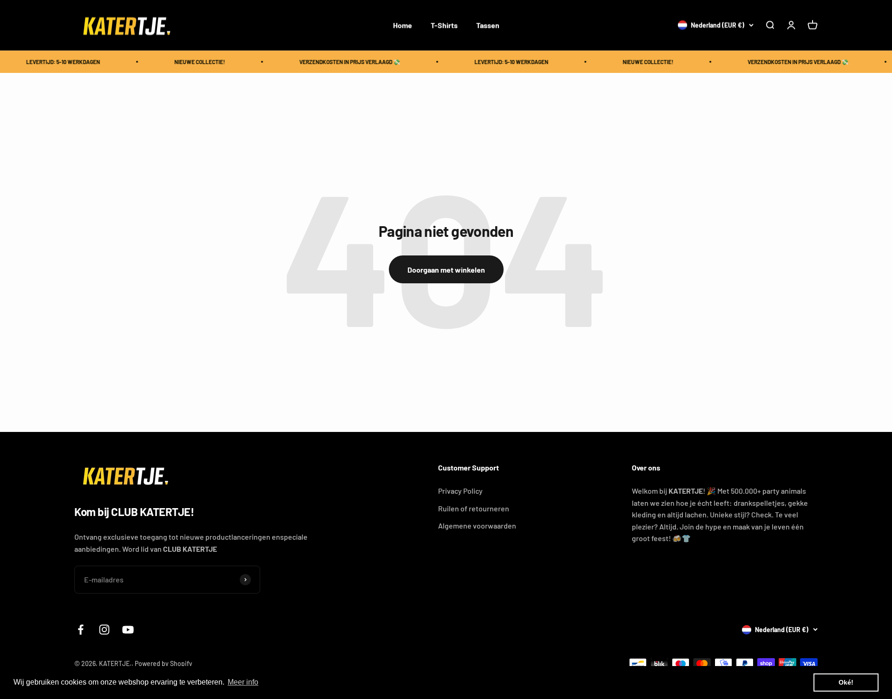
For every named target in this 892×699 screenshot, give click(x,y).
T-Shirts (444, 24)
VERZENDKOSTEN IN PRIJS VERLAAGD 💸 (343, 62)
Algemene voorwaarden (477, 525)
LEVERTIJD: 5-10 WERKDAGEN (57, 62)
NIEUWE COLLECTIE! (193, 62)
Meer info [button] (243, 682)
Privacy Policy (460, 490)
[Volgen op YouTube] (128, 629)
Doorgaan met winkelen (446, 269)
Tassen (487, 24)
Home (402, 24)
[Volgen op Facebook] (80, 629)
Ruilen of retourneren (473, 508)
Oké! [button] (846, 682)
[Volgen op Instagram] (104, 629)
